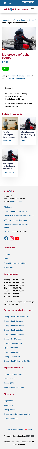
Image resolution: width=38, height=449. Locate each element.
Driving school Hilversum (13, 321)
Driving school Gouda (12, 352)
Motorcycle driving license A (25, 20)
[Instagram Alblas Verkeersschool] (6, 240)
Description (9, 88)
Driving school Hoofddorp (13, 330)
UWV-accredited (10, 231)
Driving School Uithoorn (13, 343)
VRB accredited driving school (15, 220)
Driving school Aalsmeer (13, 339)
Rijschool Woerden (11, 348)
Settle (6, 259)
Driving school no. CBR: (16, 211)
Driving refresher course (15, 78)
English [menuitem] (29, 429)
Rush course (8, 405)
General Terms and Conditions (15, 263)
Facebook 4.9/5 (9, 379)
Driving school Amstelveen (14, 334)
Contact (7, 254)
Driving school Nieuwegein (14, 326)
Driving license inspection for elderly (17, 414)
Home (4, 20)
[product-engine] (19, 49)
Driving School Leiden (12, 357)
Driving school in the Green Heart (16, 317)
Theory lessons (10, 410)
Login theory (8, 401)
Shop (10, 20)
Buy (6, 69)
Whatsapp (8, 207)
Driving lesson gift (11, 419)
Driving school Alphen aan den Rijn (17, 361)
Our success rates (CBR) (13, 374)
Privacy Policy (9, 268)
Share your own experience (14, 388)
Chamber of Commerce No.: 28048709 (19, 216)
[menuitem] (14, 429)
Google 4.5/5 (8, 383)
